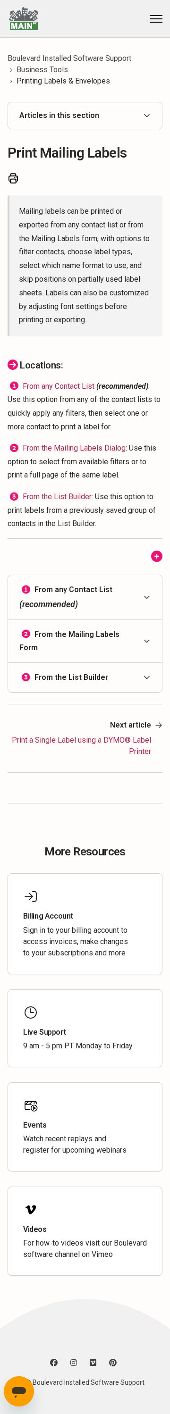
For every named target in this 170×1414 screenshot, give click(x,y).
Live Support (44, 1032)
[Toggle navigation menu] (156, 19)
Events (35, 1125)
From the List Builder (57, 496)
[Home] (23, 19)
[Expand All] (156, 557)
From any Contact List (58, 385)
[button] (85, 597)
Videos (35, 1229)
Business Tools (42, 69)
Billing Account (48, 916)
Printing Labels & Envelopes (63, 80)
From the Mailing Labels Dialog (74, 447)
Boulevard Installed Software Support (69, 58)
